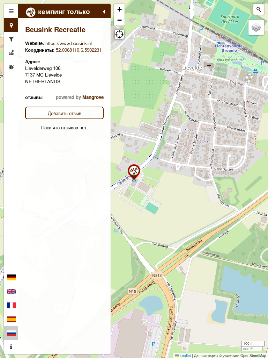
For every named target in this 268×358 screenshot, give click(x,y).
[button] (134, 172)
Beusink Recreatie (55, 29)
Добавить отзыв (64, 113)
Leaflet (185, 355)
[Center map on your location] (119, 34)
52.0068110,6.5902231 (79, 49)
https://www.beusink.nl (68, 43)
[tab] (11, 11)
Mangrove (93, 97)
